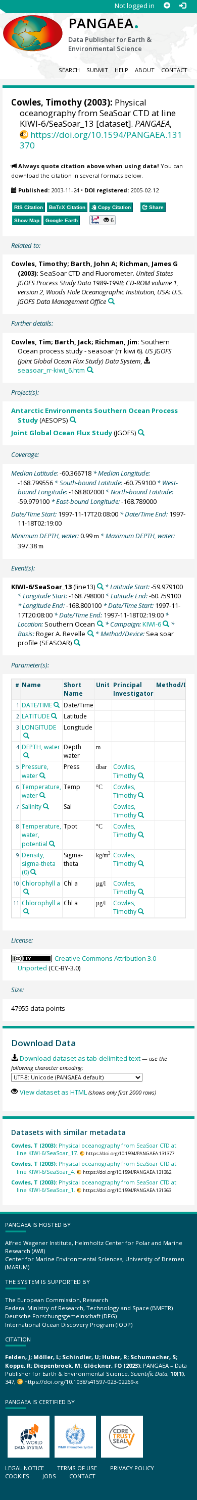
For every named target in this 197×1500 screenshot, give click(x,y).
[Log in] (182, 6)
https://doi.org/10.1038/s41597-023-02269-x (81, 1381)
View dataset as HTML (53, 1092)
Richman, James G (148, 263)
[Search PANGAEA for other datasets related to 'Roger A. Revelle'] (90, 633)
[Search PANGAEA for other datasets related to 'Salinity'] (46, 806)
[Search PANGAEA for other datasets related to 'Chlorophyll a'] (26, 892)
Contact (174, 70)
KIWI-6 (151, 624)
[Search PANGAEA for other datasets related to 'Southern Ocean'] (100, 623)
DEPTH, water (41, 747)
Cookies (17, 1476)
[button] (102, 220)
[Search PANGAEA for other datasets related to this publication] (111, 301)
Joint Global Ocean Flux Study (61, 432)
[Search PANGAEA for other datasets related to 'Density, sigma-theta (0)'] (33, 872)
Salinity (31, 806)
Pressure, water (35, 771)
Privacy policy (132, 1468)
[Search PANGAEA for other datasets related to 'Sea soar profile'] (77, 642)
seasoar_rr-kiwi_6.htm (51, 370)
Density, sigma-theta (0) (39, 863)
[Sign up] (167, 6)
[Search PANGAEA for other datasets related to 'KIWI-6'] (166, 623)
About (145, 70)
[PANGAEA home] (33, 24)
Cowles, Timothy (46, 102)
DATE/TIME (37, 705)
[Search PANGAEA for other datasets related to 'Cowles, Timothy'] (141, 775)
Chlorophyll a (41, 883)
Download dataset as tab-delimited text (80, 1058)
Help (121, 70)
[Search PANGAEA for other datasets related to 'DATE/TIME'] (57, 705)
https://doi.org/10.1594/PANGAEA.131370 (101, 140)
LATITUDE (36, 716)
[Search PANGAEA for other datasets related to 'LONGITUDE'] (26, 736)
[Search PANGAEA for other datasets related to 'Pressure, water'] (42, 775)
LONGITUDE (39, 727)
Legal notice (24, 1468)
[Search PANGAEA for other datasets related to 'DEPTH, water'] (26, 755)
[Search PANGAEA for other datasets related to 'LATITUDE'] (54, 716)
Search (69, 70)
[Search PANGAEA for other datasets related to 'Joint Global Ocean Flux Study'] (141, 432)
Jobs (49, 1476)
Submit (97, 70)
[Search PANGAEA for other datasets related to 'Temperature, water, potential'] (52, 844)
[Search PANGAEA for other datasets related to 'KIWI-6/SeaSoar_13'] (100, 586)
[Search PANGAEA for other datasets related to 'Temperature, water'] (42, 795)
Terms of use (77, 1468)
